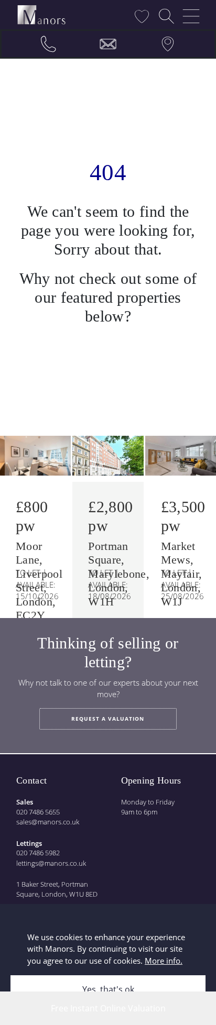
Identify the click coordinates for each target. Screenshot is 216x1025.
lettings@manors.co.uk (51, 863)
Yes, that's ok (108, 989)
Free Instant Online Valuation (108, 1008)
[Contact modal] (108, 44)
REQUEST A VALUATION (107, 718)
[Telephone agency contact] (48, 44)
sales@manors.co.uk (47, 821)
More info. (163, 960)
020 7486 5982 (38, 852)
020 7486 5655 (38, 812)
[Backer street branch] (167, 44)
